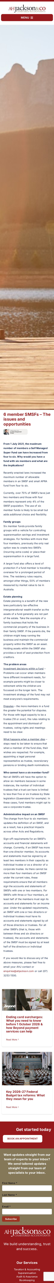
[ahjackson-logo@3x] (27, 5)
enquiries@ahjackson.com (18, 971)
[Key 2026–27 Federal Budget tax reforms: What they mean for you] (27, 1068)
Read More (11, 1039)
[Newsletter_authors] (15, 430)
